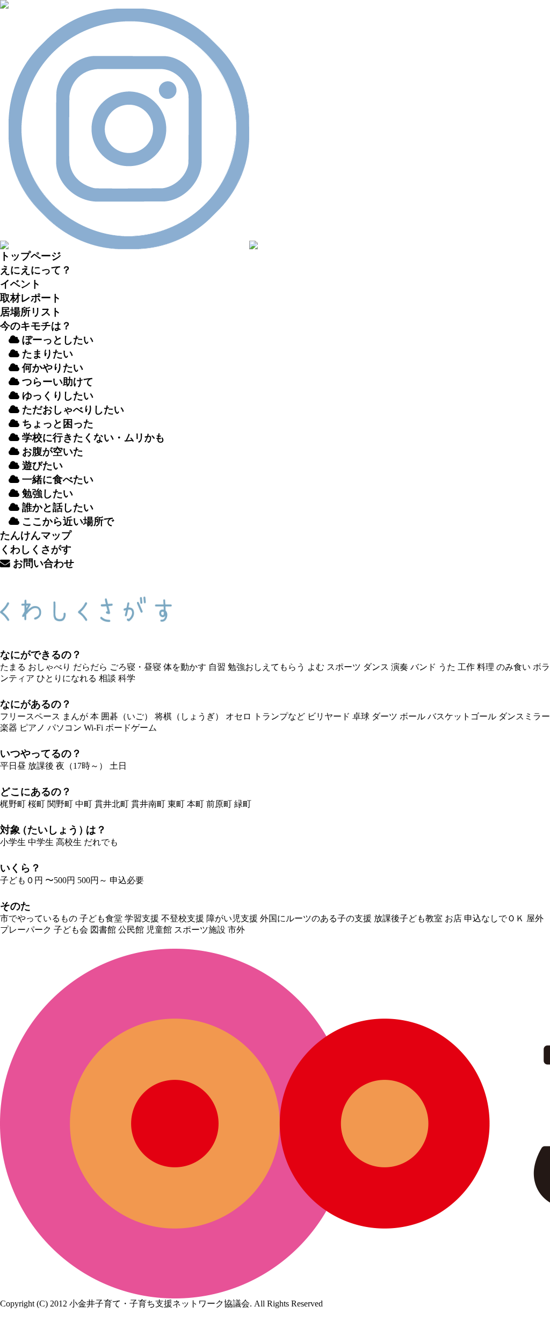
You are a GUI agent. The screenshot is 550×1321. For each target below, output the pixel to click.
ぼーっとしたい (56, 339)
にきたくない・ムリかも (93, 437)
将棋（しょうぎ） (189, 716)
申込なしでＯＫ (494, 918)
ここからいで (66, 521)
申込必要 (127, 880)
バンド (423, 667)
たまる (13, 667)
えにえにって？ (35, 270)
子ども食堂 (100, 918)
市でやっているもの (38, 918)
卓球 (361, 716)
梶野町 (13, 804)
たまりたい (46, 353)
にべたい (57, 479)
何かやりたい (51, 367)
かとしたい (57, 507)
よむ (315, 667)
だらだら (90, 667)
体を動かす (184, 667)
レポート (30, 298)
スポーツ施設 (200, 929)
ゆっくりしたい (56, 395)
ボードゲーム (131, 727)
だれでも (101, 842)
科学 (126, 678)
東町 (176, 804)
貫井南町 (148, 804)
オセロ (238, 716)
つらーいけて (56, 381)
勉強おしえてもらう (266, 667)
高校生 (69, 842)
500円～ (92, 880)
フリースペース (30, 716)
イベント (20, 284)
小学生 (13, 842)
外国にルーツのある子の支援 (316, 918)
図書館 (103, 929)
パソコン (64, 727)
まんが (75, 716)
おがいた (51, 451)
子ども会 (71, 929)
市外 (236, 929)
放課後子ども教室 (408, 918)
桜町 (36, 804)
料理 (485, 667)
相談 (107, 678)
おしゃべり (49, 667)
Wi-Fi (93, 727)
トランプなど (279, 716)
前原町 (219, 804)
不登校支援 (182, 918)
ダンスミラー (524, 716)
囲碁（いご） (127, 716)
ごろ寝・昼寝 (135, 667)
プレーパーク (26, 929)
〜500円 (60, 880)
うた (446, 667)
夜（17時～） (81, 765)
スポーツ (344, 667)
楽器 (8, 727)
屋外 (535, 918)
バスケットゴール (462, 716)
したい (47, 493)
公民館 (131, 929)
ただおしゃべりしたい (71, 409)
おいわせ (42, 563)
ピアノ (32, 727)
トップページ (30, 256)
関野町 (60, 804)
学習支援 (142, 918)
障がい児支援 (232, 918)
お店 (453, 918)
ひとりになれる (67, 678)
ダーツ (384, 716)
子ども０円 (21, 880)
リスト (30, 311)
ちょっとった (56, 423)
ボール (412, 716)
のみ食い (513, 667)
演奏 (399, 667)
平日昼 (13, 765)
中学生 (41, 842)
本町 (195, 804)
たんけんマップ (35, 535)
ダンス (376, 667)
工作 (466, 667)
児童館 (159, 929)
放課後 (41, 765)
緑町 (242, 804)
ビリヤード (328, 716)
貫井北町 (112, 804)
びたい (42, 465)
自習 (217, 667)
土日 (118, 765)
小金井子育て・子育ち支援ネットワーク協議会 (159, 1303)
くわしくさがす (35, 549)
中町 (83, 804)
